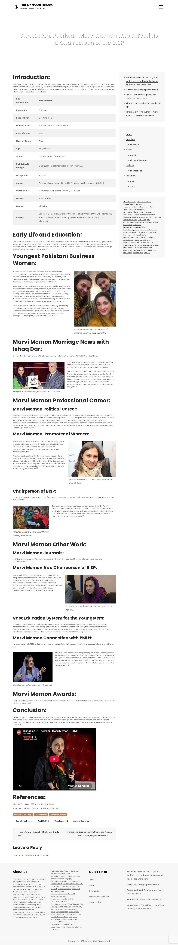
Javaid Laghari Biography (143, 240)
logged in (28, 855)
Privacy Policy (95, 902)
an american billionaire (131, 212)
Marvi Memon (41, 814)
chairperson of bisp (22, 814)
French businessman (130, 232)
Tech (132, 186)
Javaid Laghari (128, 240)
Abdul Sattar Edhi (129, 202)
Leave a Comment (81, 821)
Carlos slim (127, 217)
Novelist (133, 155)
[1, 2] (46, 249)
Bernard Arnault (128, 215)
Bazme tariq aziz (146, 212)
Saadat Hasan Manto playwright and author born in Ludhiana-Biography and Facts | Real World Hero (142, 81)
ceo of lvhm (150, 217)
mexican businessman (151, 245)
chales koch (142, 220)
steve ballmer (138, 253)
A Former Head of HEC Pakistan (134, 205)
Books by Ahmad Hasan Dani (145, 215)
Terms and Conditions (99, 896)
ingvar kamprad (149, 237)
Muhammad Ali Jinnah (131, 248)
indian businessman (130, 237)
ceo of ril (158, 217)
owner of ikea (128, 250)
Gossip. (51, 804)
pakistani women (58, 814)
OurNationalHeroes (24, 821)
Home (129, 134)
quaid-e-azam (152, 250)
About (91, 885)
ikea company (128, 235)
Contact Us (94, 891)
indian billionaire (140, 235)
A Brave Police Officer (144, 202)
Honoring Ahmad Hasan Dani (149, 232)
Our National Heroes (36, 5)
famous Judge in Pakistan (132, 225)
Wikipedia (56, 808)
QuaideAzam (127, 253)
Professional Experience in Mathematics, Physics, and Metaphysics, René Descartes (89, 834)
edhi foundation (128, 222)
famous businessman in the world (147, 222)
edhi (148, 220)
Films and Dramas (138, 160)
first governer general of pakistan (134, 227)
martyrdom (127, 245)
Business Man (136, 171)
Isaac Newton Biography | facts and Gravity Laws (38, 834)
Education (130, 175)
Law (132, 181)
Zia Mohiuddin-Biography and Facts (142, 89)
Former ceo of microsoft (148, 230)
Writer (129, 149)
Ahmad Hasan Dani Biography (133, 210)
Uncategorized (61, 821)
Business (130, 165)
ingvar (141, 237)
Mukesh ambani (146, 248)
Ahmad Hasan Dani (146, 207)
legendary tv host (129, 243)
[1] (63, 301)
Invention (130, 139)
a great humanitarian (130, 207)
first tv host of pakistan (131, 230)
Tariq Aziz (147, 253)
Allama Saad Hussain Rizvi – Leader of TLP (146, 899)
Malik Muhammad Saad (144, 243)
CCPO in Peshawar (138, 217)
